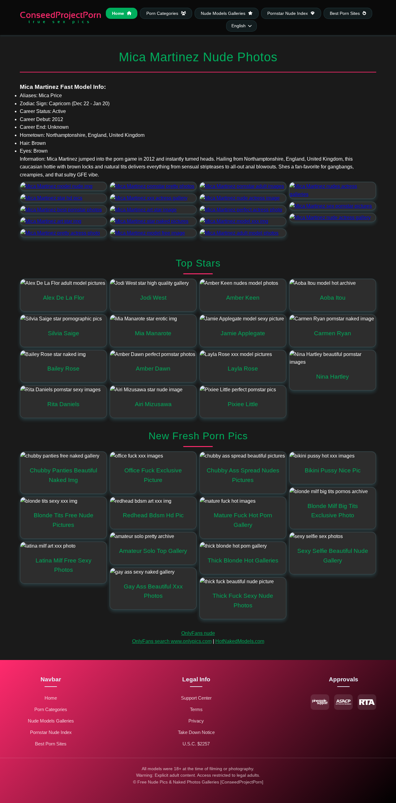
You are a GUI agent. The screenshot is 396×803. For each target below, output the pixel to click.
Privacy (196, 720)
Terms (196, 709)
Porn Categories (162, 13)
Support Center (196, 698)
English (238, 26)
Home (118, 13)
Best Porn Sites (345, 13)
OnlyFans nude (198, 633)
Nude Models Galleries (224, 13)
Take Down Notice (196, 732)
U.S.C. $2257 (196, 743)
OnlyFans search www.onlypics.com (172, 641)
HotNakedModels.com (239, 641)
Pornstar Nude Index (288, 13)
